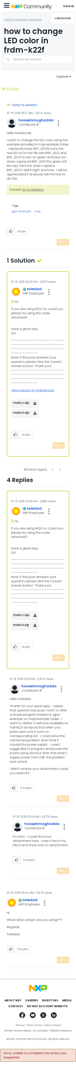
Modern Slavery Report (17, 1031)
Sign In (68, 6)
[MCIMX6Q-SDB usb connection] (59, 469)
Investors (50, 1000)
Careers (31, 1000)
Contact (15, 1006)
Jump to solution (24, 105)
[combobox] (38, 59)
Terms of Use (34, 1025)
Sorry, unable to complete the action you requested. (34, 1055)
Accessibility (40, 1031)
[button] (58, 123)
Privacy (20, 1025)
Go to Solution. (33, 189)
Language (63, 18)
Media (67, 1000)
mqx (37, 211)
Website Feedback (61, 1031)
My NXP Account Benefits (47, 1006)
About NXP (12, 1000)
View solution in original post (32, 390)
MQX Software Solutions (24, 20)
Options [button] (62, 76)
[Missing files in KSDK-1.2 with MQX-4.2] (53, 469)
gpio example (21, 211)
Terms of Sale (52, 1025)
